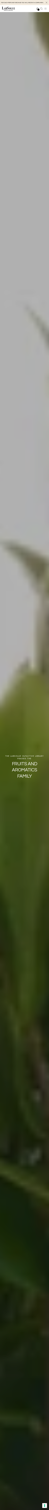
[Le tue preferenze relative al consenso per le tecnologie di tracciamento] (44, 1505)
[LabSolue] (8, 8)
